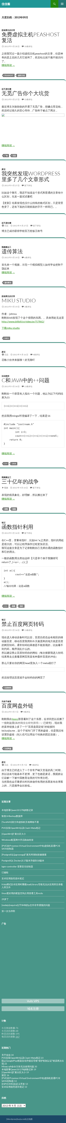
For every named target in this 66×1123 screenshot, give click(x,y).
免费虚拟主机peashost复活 (31, 37)
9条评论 (26, 712)
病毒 (6, 509)
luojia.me (21, 1119)
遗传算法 (12, 251)
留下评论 (28, 185)
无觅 (14, 156)
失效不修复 (6, 701)
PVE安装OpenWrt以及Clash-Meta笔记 (21, 828)
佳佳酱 (6, 4)
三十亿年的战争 (20, 481)
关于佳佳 (6, 1055)
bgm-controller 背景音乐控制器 (17, 866)
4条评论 (36, 354)
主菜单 (62, 4)
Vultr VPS (33, 1001)
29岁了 (5, 899)
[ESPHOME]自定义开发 (13, 1083)
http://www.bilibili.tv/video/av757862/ (23, 321)
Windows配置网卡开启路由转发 (17, 839)
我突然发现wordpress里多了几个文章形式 (31, 176)
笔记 (3, 522)
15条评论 (28, 99)
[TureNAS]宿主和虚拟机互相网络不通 (20, 822)
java (14, 464)
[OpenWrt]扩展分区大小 (14, 833)
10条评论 (28, 46)
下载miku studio (11, 327)
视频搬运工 (6, 247)
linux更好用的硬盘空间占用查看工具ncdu (22, 893)
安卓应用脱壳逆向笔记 (13, 878)
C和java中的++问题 (26, 380)
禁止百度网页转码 (23, 624)
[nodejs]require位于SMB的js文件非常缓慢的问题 (26, 905)
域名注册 (33, 1008)
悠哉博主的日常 (8, 30)
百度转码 (7, 688)
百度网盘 (7, 748)
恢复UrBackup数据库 (12, 816)
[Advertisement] (33, 962)
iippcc (15, 718)
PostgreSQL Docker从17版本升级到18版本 (23, 860)
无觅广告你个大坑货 (25, 93)
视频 (6, 487)
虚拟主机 (21, 75)
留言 (4, 1075)
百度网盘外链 (17, 705)
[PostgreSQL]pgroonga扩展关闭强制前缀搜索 (24, 854)
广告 (6, 156)
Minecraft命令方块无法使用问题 (18, 1066)
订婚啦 (5, 872)
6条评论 (27, 257)
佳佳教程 (5, 376)
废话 (3, 169)
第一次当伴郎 (8, 911)
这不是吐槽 (6, 89)
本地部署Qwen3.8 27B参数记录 (17, 810)
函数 (13, 606)
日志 (6, 225)
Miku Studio (19, 300)
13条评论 (28, 386)
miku (6, 338)
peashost (8, 75)
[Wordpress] (11, 1119)
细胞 (14, 509)
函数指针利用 (17, 526)
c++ (5, 464)
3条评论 (27, 306)
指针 (21, 606)
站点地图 (29, 1119)
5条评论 (35, 765)
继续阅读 (8, 65)
